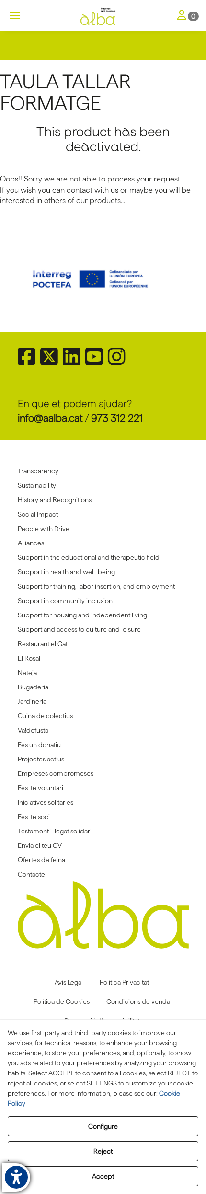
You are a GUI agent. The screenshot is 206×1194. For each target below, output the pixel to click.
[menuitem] (103, 471)
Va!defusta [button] (33, 730)
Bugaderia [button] (33, 687)
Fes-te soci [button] (34, 816)
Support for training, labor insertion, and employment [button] (96, 586)
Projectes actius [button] (41, 759)
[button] (103, 16)
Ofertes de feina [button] (41, 860)
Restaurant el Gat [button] (43, 644)
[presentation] (35, 279)
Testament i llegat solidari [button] (55, 831)
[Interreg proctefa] (103, 279)
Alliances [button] (31, 543)
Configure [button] (103, 1126)
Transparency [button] (38, 471)
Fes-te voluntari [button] (40, 788)
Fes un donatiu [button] (39, 744)
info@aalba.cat (50, 417)
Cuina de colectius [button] (45, 716)
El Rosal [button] (29, 658)
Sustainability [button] (37, 485)
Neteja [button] (27, 672)
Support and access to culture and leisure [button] (79, 629)
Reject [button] (103, 1151)
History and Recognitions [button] (55, 500)
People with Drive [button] (43, 528)
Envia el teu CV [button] (40, 845)
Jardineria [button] (32, 701)
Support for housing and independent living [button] (82, 615)
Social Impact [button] (38, 514)
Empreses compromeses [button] (55, 773)
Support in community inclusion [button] (65, 600)
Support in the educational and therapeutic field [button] (89, 557)
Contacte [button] (31, 874)
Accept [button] (103, 1176)
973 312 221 (117, 417)
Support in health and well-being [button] (66, 572)
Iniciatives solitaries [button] (45, 802)
